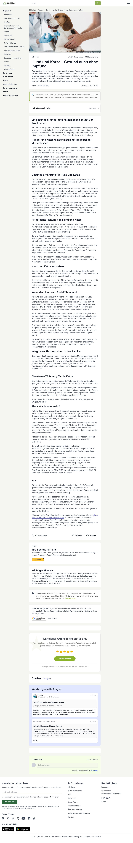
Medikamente (9, 39)
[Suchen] (98, 3)
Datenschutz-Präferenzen (111, 794)
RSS (69, 794)
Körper (6, 32)
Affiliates (71, 787)
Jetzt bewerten (65, 659)
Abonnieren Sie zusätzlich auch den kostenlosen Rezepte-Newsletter (32, 797)
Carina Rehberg (43, 85)
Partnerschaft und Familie (14, 47)
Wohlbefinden (9, 69)
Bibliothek (7, 11)
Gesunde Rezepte (10, 84)
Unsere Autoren (74, 806)
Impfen (7, 22)
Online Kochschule (10, 95)
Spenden (38, 560)
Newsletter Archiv (75, 791)
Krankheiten (8, 77)
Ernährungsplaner (10, 88)
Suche (103, 802)
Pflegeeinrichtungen (12, 50)
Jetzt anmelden (9, 802)
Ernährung (7, 73)
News (5, 80)
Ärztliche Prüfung (75, 809)
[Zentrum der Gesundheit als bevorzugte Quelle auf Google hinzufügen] (39, 618)
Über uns (71, 798)
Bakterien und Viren (12, 18)
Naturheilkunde (10, 43)
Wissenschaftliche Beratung (79, 813)
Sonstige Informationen (13, 58)
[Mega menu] (128, 3)
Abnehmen (8, 15)
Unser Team (73, 802)
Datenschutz (30, 808)
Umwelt (7, 65)
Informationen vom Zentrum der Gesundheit (13, 27)
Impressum (105, 787)
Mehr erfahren (70, 598)
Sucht (6, 62)
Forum (5, 92)
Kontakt (71, 817)
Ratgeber (7, 54)
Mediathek (8, 35)
